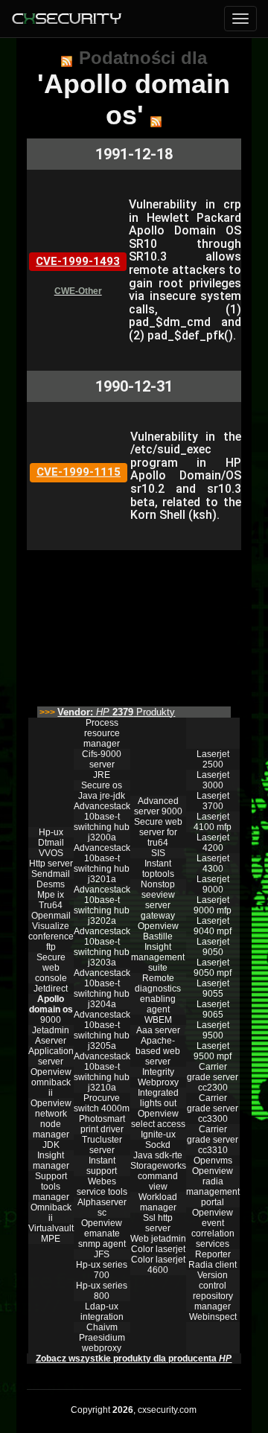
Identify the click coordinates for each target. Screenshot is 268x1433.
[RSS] (66, 61)
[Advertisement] (134, 624)
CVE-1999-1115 (78, 472)
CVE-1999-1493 (78, 261)
